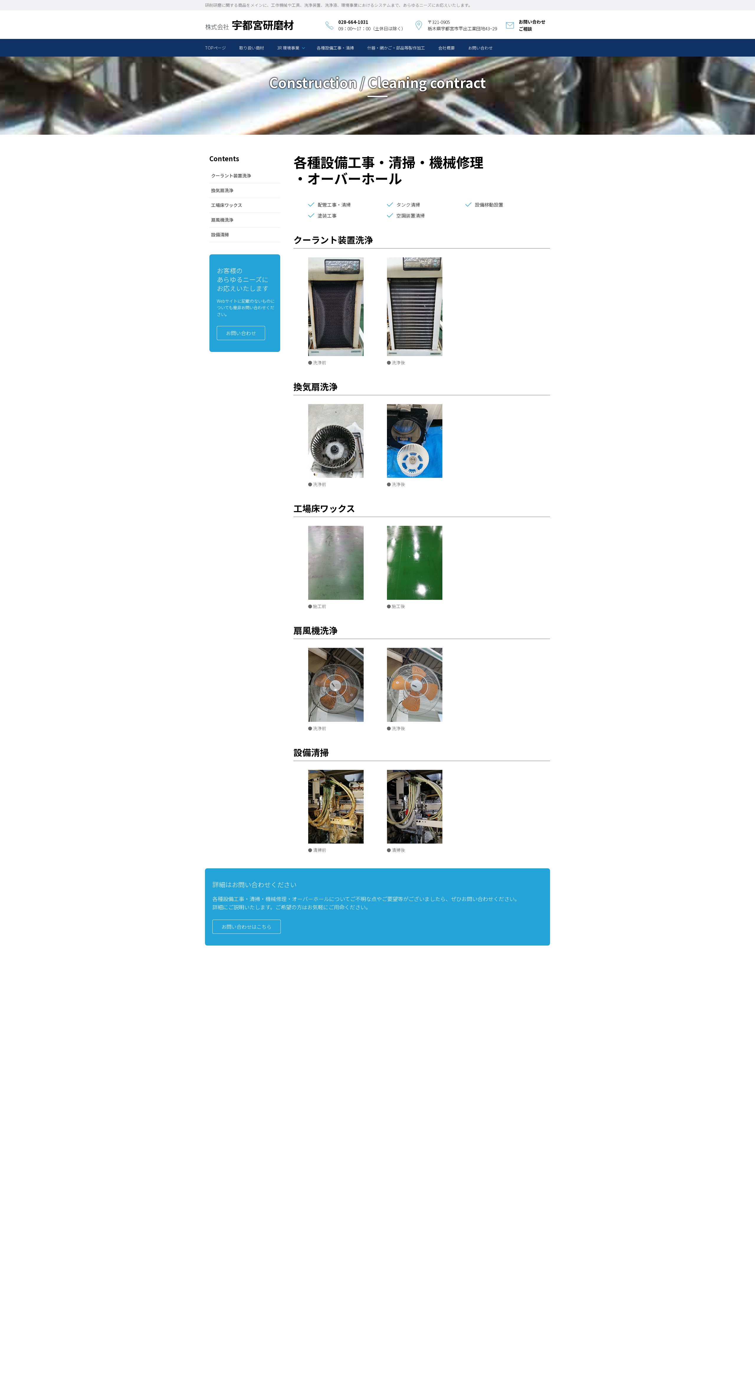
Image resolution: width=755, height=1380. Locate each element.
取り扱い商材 (251, 48)
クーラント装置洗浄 (231, 175)
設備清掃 (220, 234)
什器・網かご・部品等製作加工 (396, 48)
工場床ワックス (226, 205)
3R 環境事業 (288, 48)
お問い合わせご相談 (532, 25)
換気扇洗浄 (222, 190)
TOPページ (215, 48)
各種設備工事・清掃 (335, 48)
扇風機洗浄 (222, 220)
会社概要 (446, 48)
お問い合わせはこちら (246, 926)
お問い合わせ (480, 48)
